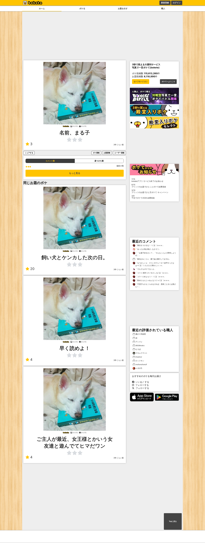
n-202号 (139, 368)
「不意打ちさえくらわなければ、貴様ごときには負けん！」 (155, 285)
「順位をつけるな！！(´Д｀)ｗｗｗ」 (149, 245)
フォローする (141, 385)
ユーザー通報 (119, 153)
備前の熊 (120, 166)
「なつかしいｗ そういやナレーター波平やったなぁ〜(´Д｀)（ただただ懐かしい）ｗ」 (154, 264)
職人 (163, 8)
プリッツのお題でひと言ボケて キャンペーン (150, 191)
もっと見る (74, 173)
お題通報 (107, 153)
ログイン (177, 3)
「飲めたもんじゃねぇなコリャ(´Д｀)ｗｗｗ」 (153, 280)
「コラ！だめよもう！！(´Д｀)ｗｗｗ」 (150, 277)
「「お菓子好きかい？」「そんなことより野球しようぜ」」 (155, 254)
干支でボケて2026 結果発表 (143, 197)
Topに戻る (173, 521)
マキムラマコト (141, 353)
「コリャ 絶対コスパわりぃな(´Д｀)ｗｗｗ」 (152, 273)
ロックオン (140, 361)
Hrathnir (139, 357)
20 (32, 269)
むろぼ (138, 349)
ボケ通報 (96, 153)
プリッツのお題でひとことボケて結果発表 (149, 186)
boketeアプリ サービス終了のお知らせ (147, 180)
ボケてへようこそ (168, 82)
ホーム (42, 8)
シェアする (29, 153)
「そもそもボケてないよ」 (145, 269)
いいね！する (141, 382)
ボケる (82, 8)
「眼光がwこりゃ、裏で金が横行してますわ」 (153, 259)
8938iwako (140, 345)
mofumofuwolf (141, 364)
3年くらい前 (119, 145)
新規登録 (165, 3)
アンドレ (139, 342)
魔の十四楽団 (141, 334)
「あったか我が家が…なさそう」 (148, 249)
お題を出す (123, 8)
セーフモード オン (141, 82)
